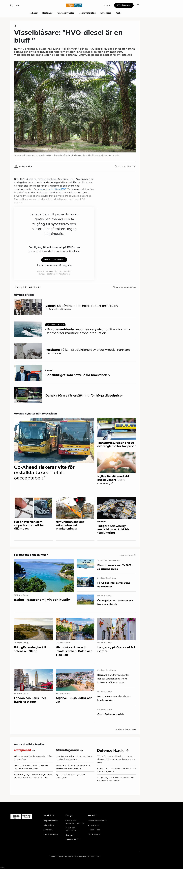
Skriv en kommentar (126, 287)
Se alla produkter (50, 834)
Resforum (47, 13)
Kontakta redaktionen (97, 820)
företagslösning (63, 274)
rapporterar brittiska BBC (52, 189)
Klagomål (69, 835)
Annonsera (105, 13)
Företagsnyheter (65, 13)
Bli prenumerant (50, 820)
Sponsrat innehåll (73, 840)
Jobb (118, 13)
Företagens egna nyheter (31, 554)
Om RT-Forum (94, 834)
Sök (17, 5)
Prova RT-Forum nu (54, 260)
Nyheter (34, 13)
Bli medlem (48, 825)
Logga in (67, 265)
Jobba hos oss (94, 830)
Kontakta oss (93, 825)
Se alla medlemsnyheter (125, 729)
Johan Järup (27, 166)
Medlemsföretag (87, 13)
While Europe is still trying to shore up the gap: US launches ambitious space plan (116, 759)
